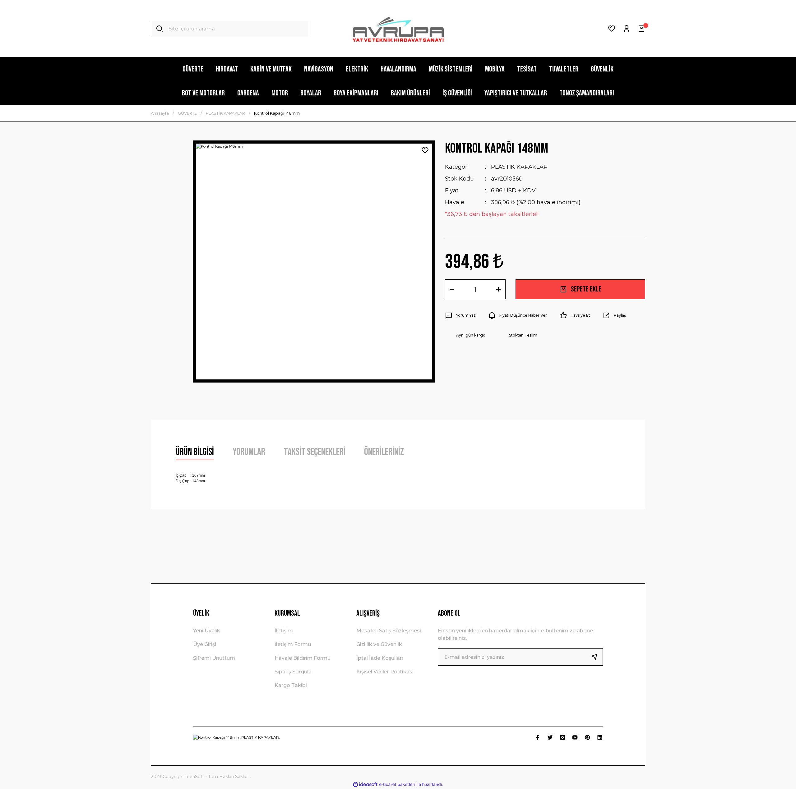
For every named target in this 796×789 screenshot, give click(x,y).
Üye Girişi (204, 644)
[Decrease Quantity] (452, 289)
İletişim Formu (293, 644)
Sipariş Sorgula (293, 672)
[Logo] (398, 28)
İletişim (284, 631)
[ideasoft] (365, 784)
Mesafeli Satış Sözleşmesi (388, 631)
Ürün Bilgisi (195, 452)
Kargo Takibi (291, 685)
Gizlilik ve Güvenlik (379, 644)
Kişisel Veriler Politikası (385, 672)
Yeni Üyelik (206, 631)
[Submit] (596, 657)
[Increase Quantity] (498, 289)
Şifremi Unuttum (214, 658)
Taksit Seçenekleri (314, 452)
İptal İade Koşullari (379, 658)
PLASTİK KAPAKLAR (519, 166)
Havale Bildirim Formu (303, 658)
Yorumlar (249, 452)
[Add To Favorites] (425, 150)
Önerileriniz (384, 452)
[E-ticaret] (397, 784)
